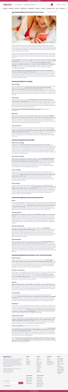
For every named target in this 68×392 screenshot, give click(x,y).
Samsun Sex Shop (40, 381)
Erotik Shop (38, 365)
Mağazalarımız (49, 361)
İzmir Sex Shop (28, 381)
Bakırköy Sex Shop (29, 378)
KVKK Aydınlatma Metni (60, 362)
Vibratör (38, 358)
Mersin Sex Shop (39, 386)
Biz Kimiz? (48, 359)
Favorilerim (28, 364)
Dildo (37, 361)
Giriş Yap (27, 359)
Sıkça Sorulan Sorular (50, 362)
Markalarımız (39, 371)
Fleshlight (38, 370)
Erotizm (13, 13)
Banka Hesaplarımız (60, 369)
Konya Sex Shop (39, 380)
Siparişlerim (28, 362)
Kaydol (21, 382)
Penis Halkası (39, 367)
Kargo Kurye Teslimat (61, 367)
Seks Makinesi (39, 359)
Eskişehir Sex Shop (40, 384)
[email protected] (8, 372)
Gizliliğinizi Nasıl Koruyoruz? (59, 373)
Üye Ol (27, 358)
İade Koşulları (59, 366)
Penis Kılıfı (38, 368)
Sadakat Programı (50, 364)
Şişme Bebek (39, 364)
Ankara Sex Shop (29, 380)
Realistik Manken (39, 362)
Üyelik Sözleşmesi (60, 359)
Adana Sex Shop (39, 378)
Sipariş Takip (28, 361)
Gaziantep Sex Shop (40, 383)
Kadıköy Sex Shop (29, 377)
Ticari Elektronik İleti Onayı (60, 364)
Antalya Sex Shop (29, 383)
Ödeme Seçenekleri (60, 370)
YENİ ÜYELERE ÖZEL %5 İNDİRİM (34, 0)
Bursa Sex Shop (39, 377)
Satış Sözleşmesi (60, 358)
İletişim (48, 358)
